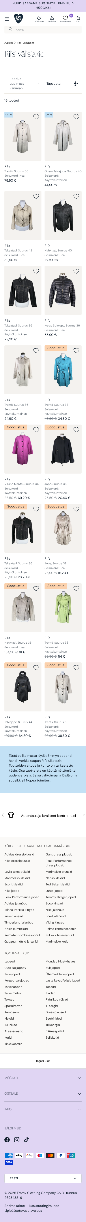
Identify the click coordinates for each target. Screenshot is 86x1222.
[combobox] (43, 29)
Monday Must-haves (60, 961)
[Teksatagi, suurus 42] (22, 215)
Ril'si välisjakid (25, 42)
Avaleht (8, 42)
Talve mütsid (13, 993)
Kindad (51, 993)
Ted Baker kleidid (58, 884)
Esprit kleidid (13, 884)
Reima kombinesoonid (61, 929)
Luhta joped (54, 891)
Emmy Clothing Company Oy (39, 1193)
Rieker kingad (13, 916)
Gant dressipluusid (59, 854)
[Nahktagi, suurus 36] (22, 607)
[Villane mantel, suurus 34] (22, 449)
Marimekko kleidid (17, 878)
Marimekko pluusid (59, 872)
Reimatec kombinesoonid (22, 935)
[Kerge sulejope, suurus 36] (63, 290)
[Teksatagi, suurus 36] (22, 290)
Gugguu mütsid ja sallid (21, 941)
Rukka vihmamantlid (60, 935)
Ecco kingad (54, 903)
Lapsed (9, 961)
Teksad (9, 999)
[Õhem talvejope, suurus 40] (63, 136)
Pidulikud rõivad (57, 999)
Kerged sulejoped (16, 980)
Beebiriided (54, 1018)
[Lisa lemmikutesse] (36, 117)
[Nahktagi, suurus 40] (63, 215)
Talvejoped (12, 974)
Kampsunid (12, 1012)
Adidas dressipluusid (19, 854)
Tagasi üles (43, 1061)
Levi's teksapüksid (17, 872)
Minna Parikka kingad (19, 910)
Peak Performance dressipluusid (59, 863)
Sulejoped (53, 968)
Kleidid (9, 1018)
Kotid (8, 1037)
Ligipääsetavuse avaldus (23, 1210)
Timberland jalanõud (19, 922)
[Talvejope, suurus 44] (22, 686)
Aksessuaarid (13, 1031)
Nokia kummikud (16, 929)
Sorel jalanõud (56, 916)
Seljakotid (52, 1037)
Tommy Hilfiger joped (61, 897)
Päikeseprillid (55, 1031)
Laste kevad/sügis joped (63, 980)
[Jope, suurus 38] (63, 449)
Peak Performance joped (21, 897)
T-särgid (52, 1006)
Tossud (51, 987)
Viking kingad (55, 922)
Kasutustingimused (44, 1206)
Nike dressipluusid (17, 861)
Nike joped (11, 891)
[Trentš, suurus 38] (63, 369)
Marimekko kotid (57, 941)
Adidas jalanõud (15, 903)
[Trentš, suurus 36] (22, 136)
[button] (78, 18)
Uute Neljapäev (15, 968)
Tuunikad (10, 1025)
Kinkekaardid (13, 1044)
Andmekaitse (14, 1206)
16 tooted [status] (11, 100)
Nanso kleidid (55, 878)
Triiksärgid (53, 1025)
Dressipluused (56, 1012)
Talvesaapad (13, 987)
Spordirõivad (13, 1006)
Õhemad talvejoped (60, 974)
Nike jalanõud (55, 910)
